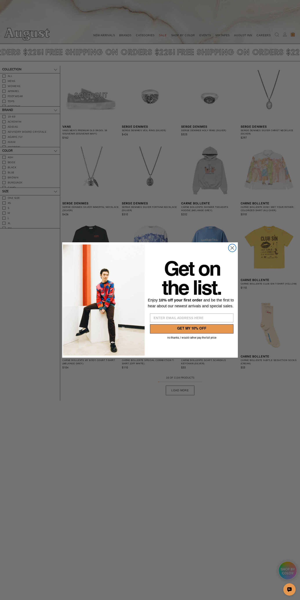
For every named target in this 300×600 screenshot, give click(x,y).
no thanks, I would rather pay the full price (191, 338)
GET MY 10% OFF (191, 329)
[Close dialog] (232, 248)
